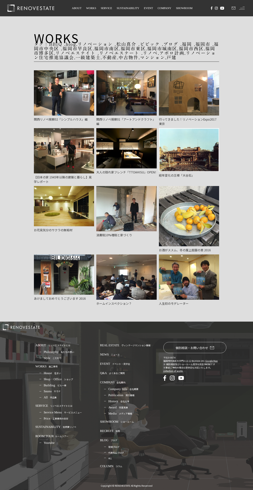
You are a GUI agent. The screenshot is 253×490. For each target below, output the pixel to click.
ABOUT (76, 8)
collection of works (173, 370)
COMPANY (164, 8)
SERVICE (106, 8)
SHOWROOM (184, 8)
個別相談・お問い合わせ (192, 348)
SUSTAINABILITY (128, 8)
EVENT (148, 8)
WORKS (91, 8)
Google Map (211, 360)
